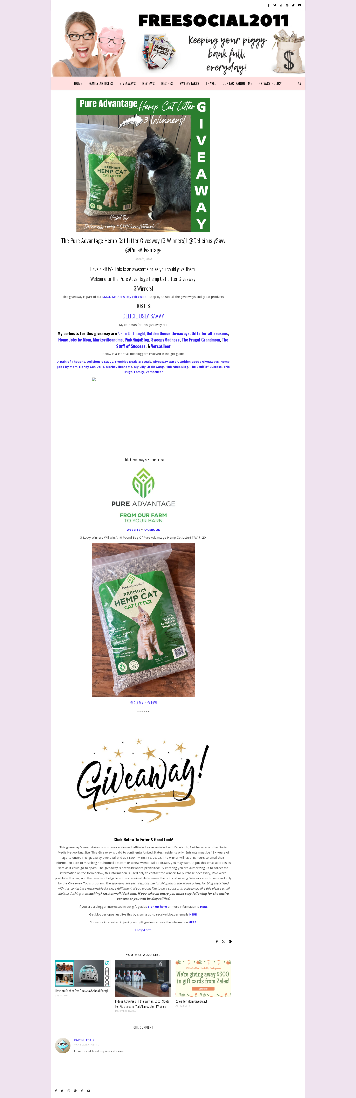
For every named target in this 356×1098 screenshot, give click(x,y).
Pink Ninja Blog (176, 367)
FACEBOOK (152, 529)
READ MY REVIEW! (143, 702)
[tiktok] (293, 5)
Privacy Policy (270, 83)
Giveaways (127, 83)
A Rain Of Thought (131, 333)
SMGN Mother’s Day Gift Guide (124, 297)
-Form (147, 930)
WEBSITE (133, 529)
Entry (139, 930)
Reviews (148, 83)
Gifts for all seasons (210, 333)
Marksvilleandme (108, 339)
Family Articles (101, 83)
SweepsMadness (165, 339)
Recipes (167, 83)
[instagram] (281, 5)
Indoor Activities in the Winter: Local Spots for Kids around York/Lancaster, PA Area (142, 1004)
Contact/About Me (237, 83)
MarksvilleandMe (119, 367)
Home (78, 83)
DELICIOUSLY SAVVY (143, 316)
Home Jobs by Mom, (75, 339)
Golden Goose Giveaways (168, 333)
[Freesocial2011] (178, 43)
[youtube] (299, 5)
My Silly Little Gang (149, 367)
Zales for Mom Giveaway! (191, 1001)
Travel (211, 83)
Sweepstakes (189, 83)
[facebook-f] (269, 5)
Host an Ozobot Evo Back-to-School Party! (81, 990)
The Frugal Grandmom (201, 339)
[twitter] (275, 5)
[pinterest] (287, 5)
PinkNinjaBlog (137, 339)
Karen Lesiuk (84, 1040)
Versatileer (161, 346)
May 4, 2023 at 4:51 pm (87, 1044)
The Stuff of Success (206, 367)
